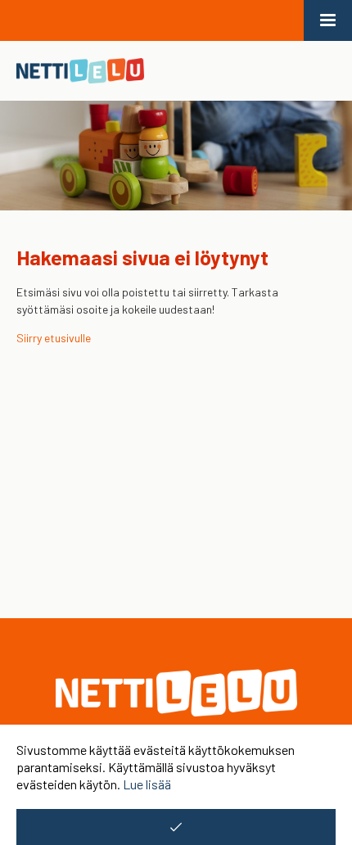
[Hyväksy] (176, 827)
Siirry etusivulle (53, 338)
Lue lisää (147, 784)
